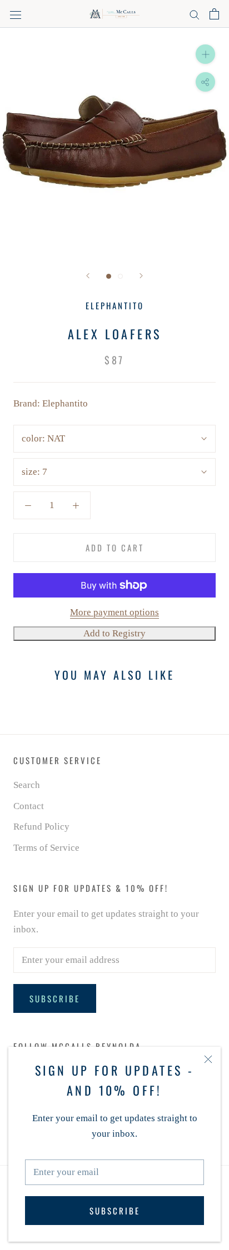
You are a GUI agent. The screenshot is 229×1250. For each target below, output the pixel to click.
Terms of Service (46, 847)
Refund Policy (41, 826)
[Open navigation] (15, 14)
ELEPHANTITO (115, 305)
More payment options (114, 612)
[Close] (208, 1059)
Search (26, 785)
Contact (28, 806)
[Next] (141, 275)
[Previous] (87, 275)
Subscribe (114, 1210)
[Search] (195, 14)
